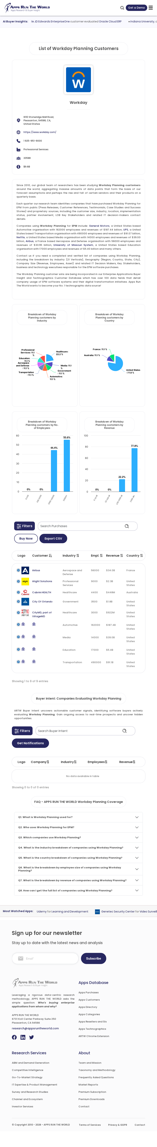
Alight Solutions (42, 581)
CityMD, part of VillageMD (42, 614)
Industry (67, 762)
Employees (96, 762)
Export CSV (53, 538)
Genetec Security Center (111, 912)
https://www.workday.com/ (40, 132)
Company (39, 762)
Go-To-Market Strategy (27, 1077)
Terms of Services (90, 1124)
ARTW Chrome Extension (93, 1036)
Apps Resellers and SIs (92, 1021)
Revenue (126, 762)
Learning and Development (63, 912)
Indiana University (135, 21)
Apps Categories (89, 1014)
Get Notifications (30, 743)
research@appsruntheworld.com (35, 1028)
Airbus (30, 241)
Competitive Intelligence (27, 1070)
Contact (83, 1106)
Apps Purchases (88, 992)
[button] (24, 526)
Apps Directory (87, 1007)
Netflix (20, 237)
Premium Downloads (91, 1099)
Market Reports (88, 1084)
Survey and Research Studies (30, 1092)
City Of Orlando (42, 601)
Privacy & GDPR (117, 1124)
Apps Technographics (92, 1029)
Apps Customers (89, 1000)
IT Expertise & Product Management (34, 1084)
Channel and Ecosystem (27, 1099)
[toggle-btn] (150, 7)
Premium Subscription (92, 1092)
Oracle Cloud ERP (103, 21)
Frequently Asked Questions (96, 1077)
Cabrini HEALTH (41, 592)
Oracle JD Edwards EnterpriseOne (40, 21)
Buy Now (26, 538)
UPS (125, 229)
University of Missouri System (73, 245)
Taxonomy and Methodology (96, 1070)
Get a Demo (136, 8)
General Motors (99, 226)
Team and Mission (89, 1063)
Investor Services (22, 1106)
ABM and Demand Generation (30, 1063)
